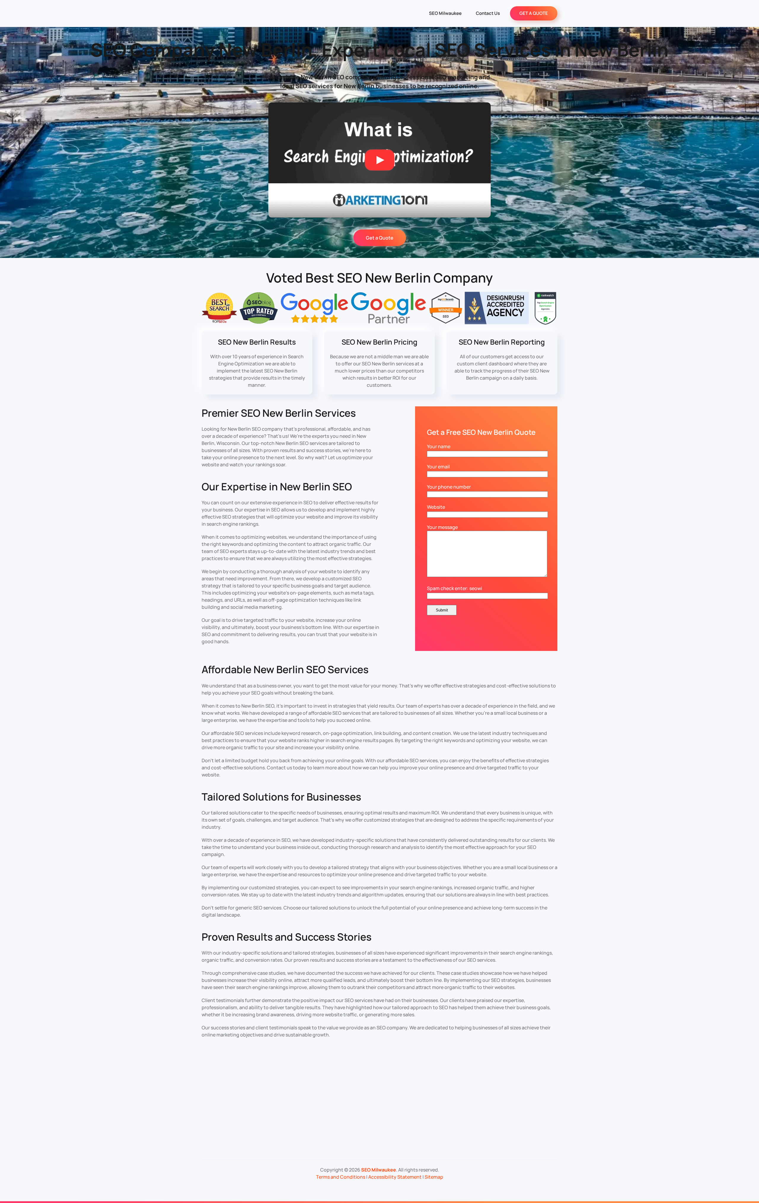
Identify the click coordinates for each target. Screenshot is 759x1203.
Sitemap (434, 1177)
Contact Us (488, 13)
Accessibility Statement (395, 1177)
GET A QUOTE (533, 13)
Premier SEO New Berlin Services (279, 413)
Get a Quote (379, 237)
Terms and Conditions (340, 1177)
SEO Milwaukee (445, 13)
